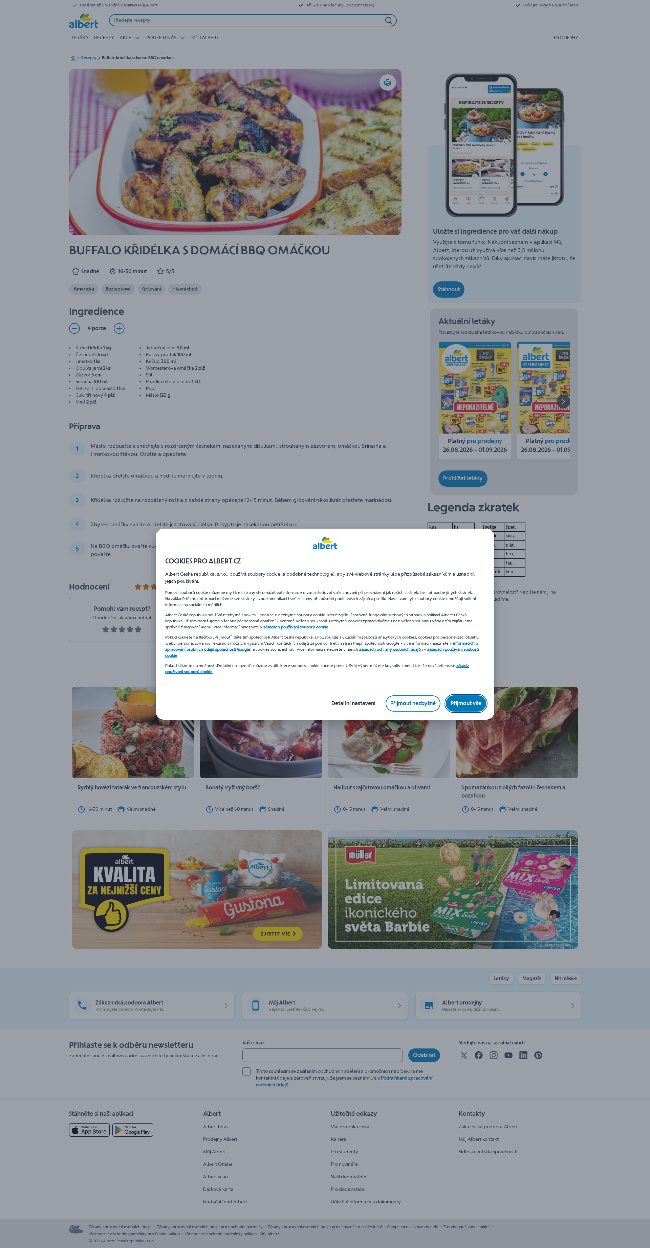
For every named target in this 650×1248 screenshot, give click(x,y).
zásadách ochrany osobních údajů (390, 649)
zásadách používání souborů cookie (295, 627)
